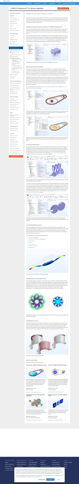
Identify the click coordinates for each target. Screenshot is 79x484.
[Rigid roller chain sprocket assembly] (58, 372)
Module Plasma (12, 42)
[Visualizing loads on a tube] (47, 342)
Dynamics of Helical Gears (60, 190)
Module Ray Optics (13, 41)
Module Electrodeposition (14, 119)
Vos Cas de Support (55, 464)
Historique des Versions (9, 469)
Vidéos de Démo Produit (21, 464)
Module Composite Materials (15, 54)
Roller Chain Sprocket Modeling (16, 64)
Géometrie (12, 25)
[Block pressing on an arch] (47, 261)
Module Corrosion (13, 121)
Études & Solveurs (13, 28)
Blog (59, 3)
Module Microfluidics (13, 100)
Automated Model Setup (16, 65)
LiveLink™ (13, 135)
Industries (37, 3)
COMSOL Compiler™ (13, 17)
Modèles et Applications (21, 462)
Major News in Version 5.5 (15, 13)
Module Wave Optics (13, 39)
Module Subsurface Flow (14, 104)
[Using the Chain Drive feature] (47, 100)
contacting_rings (31, 240)
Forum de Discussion (32, 466)
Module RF (12, 37)
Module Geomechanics (14, 56)
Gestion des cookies (41, 479)
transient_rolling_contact (33, 245)
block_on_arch (30, 237)
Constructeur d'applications (15, 19)
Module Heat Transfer (14, 109)
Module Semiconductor (14, 44)
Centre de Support (55, 462)
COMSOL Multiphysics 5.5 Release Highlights (27, 8)
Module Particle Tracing (14, 128)
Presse (65, 466)
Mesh (11, 26)
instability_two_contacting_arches (34, 239)
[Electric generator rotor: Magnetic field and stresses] (47, 302)
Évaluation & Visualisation (14, 30)
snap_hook (30, 242)
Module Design (12, 139)
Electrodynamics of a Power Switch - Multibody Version (36, 40)
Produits (29, 3)
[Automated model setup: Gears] (47, 205)
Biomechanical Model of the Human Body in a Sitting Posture (37, 154)
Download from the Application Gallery (33, 392)
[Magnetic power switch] (58, 403)
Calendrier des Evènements (45, 466)
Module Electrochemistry (14, 123)
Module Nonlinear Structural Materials (15, 52)
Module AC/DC (12, 35)
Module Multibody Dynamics (15, 58)
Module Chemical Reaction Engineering (14, 115)
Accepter (50, 479)
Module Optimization (13, 130)
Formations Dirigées (32, 464)
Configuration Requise (9, 468)
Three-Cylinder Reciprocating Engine (58, 152)
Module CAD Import (13, 137)
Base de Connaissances (56, 466)
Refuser (59, 479)
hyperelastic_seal (31, 247)
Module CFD (12, 98)
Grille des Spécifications (9, 464)
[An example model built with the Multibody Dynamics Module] (47, 52)
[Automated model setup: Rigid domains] (47, 167)
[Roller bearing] (36, 403)
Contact (65, 468)
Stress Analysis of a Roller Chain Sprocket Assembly (49, 86)
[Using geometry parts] (47, 126)
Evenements (52, 3)
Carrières (65, 464)
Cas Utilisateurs (20, 466)
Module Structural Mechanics (15, 50)
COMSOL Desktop (13, 23)
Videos (44, 3)
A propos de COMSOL (68, 462)
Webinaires (42, 462)
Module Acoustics (13, 76)
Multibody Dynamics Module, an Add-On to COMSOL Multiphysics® (17, 60)
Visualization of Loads (16, 71)
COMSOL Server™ (13, 21)
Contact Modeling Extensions (17, 67)
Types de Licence (8, 466)
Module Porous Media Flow (14, 102)
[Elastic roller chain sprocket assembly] (36, 372)
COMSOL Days (43, 464)
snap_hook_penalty (31, 244)
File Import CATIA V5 (14, 153)
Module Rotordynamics (14, 74)
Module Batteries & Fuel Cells (15, 117)
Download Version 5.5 (63, 8)
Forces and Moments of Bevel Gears (33, 192)
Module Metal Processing (14, 107)
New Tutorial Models (15, 72)
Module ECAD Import (13, 141)
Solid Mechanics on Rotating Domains (17, 69)
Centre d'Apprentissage (69, 3)
